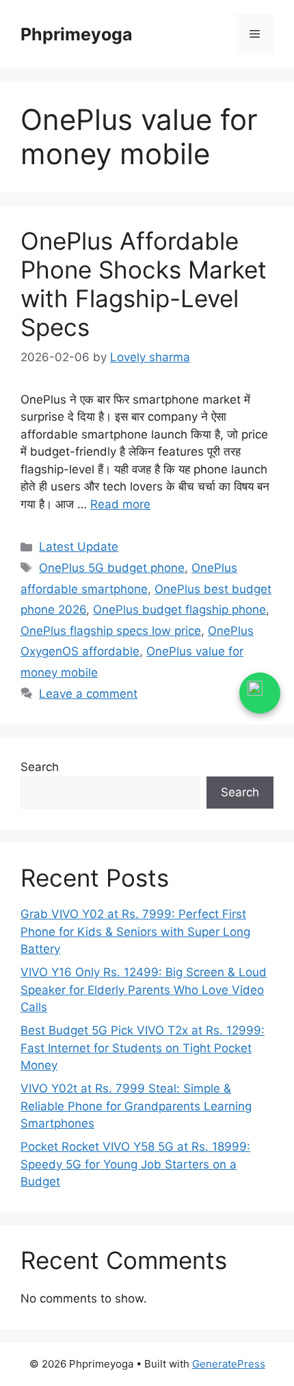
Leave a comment (88, 694)
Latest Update (78, 546)
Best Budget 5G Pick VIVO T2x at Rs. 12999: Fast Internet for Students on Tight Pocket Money (143, 1047)
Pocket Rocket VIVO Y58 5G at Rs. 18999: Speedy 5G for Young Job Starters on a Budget (135, 1164)
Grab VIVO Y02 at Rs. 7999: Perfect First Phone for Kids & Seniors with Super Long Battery (135, 931)
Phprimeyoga (77, 34)
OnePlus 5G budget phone (112, 568)
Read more (120, 504)
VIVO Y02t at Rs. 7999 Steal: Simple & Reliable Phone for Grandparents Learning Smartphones (136, 1106)
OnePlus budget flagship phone (179, 609)
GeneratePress (228, 1363)
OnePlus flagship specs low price (111, 631)
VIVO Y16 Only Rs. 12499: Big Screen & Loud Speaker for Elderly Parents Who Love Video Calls (144, 989)
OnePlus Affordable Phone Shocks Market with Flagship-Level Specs (144, 283)
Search (40, 767)
